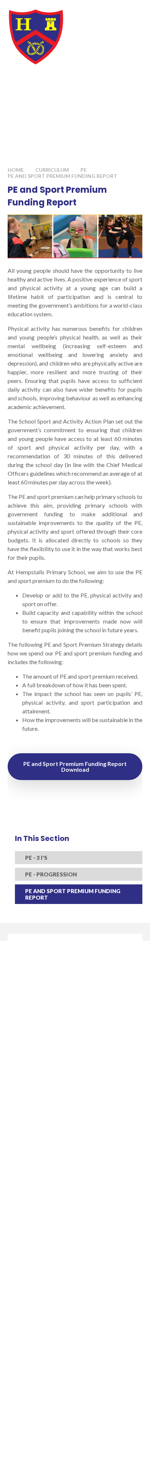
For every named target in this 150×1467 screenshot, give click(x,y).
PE (83, 170)
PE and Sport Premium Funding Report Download (75, 766)
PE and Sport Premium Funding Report (62, 176)
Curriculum (52, 170)
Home (16, 170)
